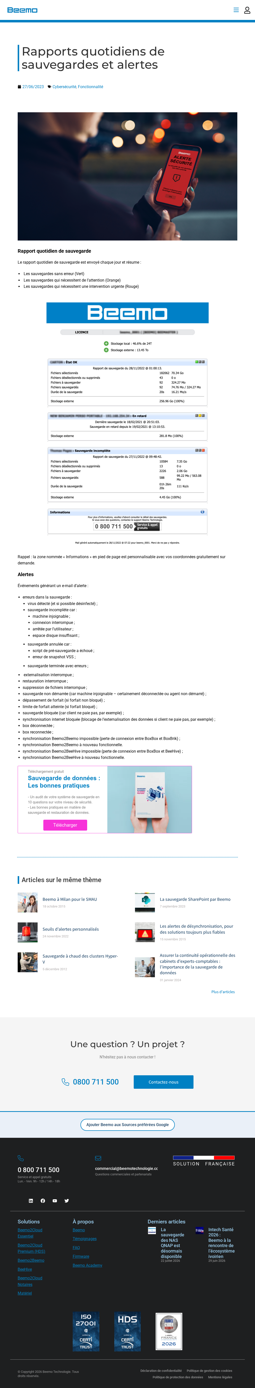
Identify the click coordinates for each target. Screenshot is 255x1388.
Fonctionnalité (90, 86)
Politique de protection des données (178, 1377)
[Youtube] (55, 1201)
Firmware (81, 1256)
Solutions (29, 1222)
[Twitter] (66, 1201)
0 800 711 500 (39, 1170)
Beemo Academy (87, 1265)
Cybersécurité (64, 86)
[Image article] (28, 902)
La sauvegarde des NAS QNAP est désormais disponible (172, 1243)
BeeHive (25, 1269)
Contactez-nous (164, 1082)
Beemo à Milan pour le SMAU (70, 899)
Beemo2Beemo (31, 1260)
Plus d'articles (223, 992)
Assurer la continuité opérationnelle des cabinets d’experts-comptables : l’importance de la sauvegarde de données (197, 963)
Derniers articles (167, 1222)
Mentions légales (220, 1377)
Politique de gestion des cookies (209, 1371)
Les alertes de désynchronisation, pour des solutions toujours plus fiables (196, 929)
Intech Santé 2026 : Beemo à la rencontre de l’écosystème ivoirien (221, 1243)
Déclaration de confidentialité (161, 1371)
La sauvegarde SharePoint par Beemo (195, 899)
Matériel (25, 1293)
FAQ (76, 1247)
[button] (236, 10)
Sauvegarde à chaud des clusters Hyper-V (80, 959)
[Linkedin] (31, 1201)
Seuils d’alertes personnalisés (71, 929)
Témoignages (85, 1238)
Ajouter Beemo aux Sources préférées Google (127, 1124)
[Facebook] (43, 1201)
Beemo (79, 1230)
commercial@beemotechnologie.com (128, 1168)
